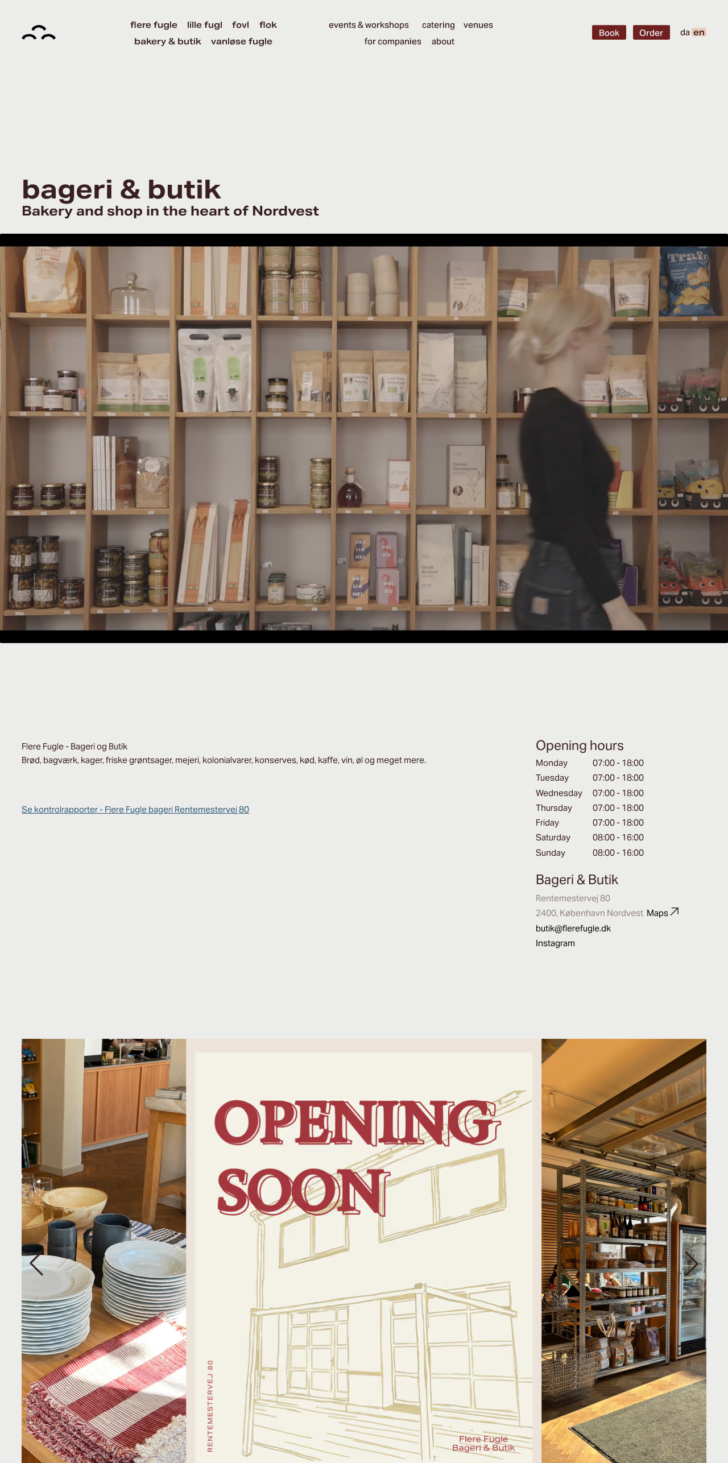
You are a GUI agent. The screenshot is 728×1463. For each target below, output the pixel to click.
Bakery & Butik (167, 41)
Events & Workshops (369, 24)
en (699, 32)
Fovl (240, 24)
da (685, 32)
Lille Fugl (204, 24)
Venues (478, 24)
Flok (268, 24)
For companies (393, 41)
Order (651, 32)
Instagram (555, 943)
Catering (438, 24)
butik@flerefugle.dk (573, 928)
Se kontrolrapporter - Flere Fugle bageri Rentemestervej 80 (135, 809)
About (443, 41)
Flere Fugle (153, 24)
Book (609, 32)
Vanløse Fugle (241, 41)
